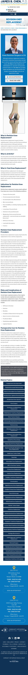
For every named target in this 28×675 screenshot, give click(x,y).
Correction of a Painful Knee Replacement (14, 408)
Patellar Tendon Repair (14, 505)
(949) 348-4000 (15, 7)
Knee (12, 28)
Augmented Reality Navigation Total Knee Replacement (14, 448)
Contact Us (21, 644)
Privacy (17, 642)
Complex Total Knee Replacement (14, 477)
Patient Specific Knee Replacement (14, 443)
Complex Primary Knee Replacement (14, 489)
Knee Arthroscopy (14, 493)
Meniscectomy (14, 425)
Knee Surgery (14, 403)
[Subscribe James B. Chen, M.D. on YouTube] (18, 638)
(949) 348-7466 (15, 581)
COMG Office (14, 600)
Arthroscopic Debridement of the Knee (14, 421)
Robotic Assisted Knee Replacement (14, 513)
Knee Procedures (21, 28)
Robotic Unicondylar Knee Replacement (14, 391)
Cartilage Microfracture (14, 533)
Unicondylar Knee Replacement (14, 461)
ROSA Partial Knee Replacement (14, 501)
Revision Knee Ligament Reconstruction (14, 395)
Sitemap (22, 642)
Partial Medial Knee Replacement (14, 551)
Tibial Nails (14, 457)
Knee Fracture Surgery (14, 417)
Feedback (5, 644)
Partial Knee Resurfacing (14, 439)
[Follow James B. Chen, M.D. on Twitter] (12, 638)
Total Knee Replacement (14, 509)
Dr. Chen (10, 64)
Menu (11, 14)
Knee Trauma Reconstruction (14, 555)
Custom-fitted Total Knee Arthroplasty (14, 525)
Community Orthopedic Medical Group (14, 658)
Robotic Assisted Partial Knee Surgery (14, 517)
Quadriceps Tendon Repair (14, 453)
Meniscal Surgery (14, 543)
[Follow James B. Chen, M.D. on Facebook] (9, 638)
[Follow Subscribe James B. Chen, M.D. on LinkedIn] (15, 638)
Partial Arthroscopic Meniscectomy (14, 387)
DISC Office (14, 570)
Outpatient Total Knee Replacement (14, 521)
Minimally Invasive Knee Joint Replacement (14, 429)
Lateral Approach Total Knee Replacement (14, 538)
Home (2, 28)
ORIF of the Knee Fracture (14, 465)
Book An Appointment (15, 77)
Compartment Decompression (14, 383)
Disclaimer (10, 642)
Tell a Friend (13, 644)
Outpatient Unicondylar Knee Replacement (14, 435)
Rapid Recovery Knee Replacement (14, 485)
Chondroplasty (14, 481)
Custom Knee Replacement (14, 473)
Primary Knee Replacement (14, 469)
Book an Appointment (14, 590)
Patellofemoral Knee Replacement (14, 497)
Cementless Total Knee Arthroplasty (14, 559)
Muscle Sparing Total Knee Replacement (14, 529)
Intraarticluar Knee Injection (14, 399)
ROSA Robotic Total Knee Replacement (14, 413)
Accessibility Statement (9, 646)
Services (7, 28)
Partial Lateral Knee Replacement (14, 547)
